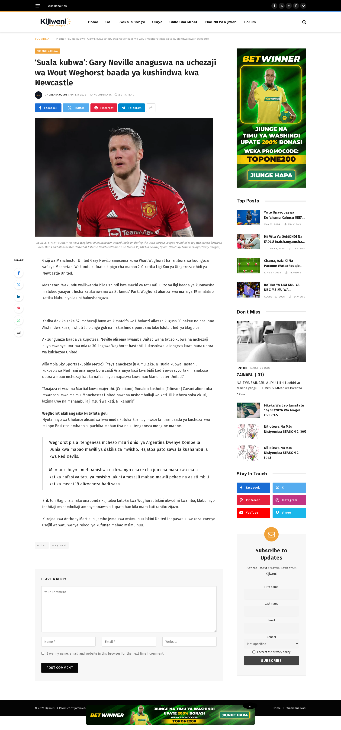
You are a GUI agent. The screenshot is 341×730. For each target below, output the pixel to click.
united (41, 545)
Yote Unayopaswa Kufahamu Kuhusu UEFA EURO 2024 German (283, 215)
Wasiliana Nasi (58, 6)
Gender (271, 637)
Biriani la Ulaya (47, 51)
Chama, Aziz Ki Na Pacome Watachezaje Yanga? (282, 263)
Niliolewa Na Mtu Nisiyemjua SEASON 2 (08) (281, 453)
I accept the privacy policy (273, 652)
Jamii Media (81, 708)
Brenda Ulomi (58, 94)
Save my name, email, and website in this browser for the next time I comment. (105, 654)
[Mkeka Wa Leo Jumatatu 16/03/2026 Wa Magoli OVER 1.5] (248, 410)
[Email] (18, 332)
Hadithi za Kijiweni (221, 22)
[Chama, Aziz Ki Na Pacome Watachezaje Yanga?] (248, 265)
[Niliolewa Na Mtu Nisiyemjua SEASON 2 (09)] (248, 431)
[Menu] (37, 6)
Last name (271, 603)
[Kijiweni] (55, 22)
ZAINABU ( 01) (250, 375)
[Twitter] (18, 284)
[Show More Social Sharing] (150, 107)
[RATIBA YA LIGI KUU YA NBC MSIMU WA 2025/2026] (248, 290)
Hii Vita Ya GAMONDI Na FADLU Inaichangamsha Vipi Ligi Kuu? (283, 239)
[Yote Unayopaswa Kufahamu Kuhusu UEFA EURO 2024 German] (248, 217)
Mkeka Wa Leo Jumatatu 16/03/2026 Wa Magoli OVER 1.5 (284, 410)
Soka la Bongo (132, 22)
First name (271, 587)
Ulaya (157, 22)
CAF (109, 22)
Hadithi (242, 367)
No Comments (103, 94)
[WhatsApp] (18, 320)
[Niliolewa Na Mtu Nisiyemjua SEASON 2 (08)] (248, 453)
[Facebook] (18, 273)
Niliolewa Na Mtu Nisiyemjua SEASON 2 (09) (285, 428)
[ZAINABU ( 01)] (271, 341)
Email (271, 620)
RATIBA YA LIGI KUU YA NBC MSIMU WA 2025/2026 (281, 287)
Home (93, 22)
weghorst (59, 545)
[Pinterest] (18, 308)
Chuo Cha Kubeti (183, 22)
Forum (250, 22)
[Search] (303, 22)
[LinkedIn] (18, 296)
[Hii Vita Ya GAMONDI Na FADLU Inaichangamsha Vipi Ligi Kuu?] (248, 241)
